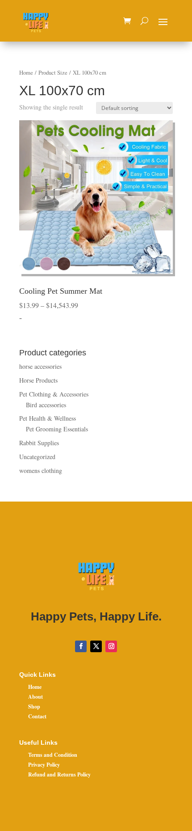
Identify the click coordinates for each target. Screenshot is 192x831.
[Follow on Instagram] (111, 646)
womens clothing (40, 470)
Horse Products (38, 380)
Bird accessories (46, 405)
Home (26, 72)
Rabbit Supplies (39, 443)
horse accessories (40, 366)
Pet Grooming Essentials (57, 429)
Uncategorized (37, 456)
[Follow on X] (96, 646)
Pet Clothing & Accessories (53, 394)
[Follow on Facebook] (81, 646)
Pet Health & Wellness (47, 418)
